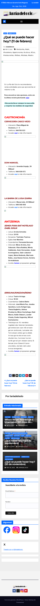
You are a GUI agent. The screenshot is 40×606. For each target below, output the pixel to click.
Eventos (30, 417)
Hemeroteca (12, 33)
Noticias (23, 417)
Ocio (22, 435)
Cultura (7, 417)
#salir (27, 49)
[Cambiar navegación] (21, 21)
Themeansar (20, 602)
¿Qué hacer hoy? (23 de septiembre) (18, 442)
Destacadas (9, 459)
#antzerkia (20, 49)
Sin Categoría (15, 438)
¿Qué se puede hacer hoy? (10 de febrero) (29, 383)
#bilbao (17, 55)
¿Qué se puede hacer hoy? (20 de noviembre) (20, 463)
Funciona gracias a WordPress (14, 600)
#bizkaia (24, 55)
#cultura (27, 52)
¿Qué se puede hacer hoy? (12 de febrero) (10, 383)
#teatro (30, 55)
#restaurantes (8, 55)
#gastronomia (18, 52)
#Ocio (33, 52)
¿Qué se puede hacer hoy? (19, 433)
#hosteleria (7, 52)
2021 (5, 33)
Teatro (7, 438)
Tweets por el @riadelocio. (13, 549)
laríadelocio (10, 47)
